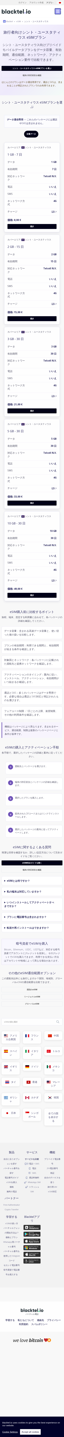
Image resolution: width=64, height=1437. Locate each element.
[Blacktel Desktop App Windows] (32, 1248)
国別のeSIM (32, 989)
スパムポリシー (39, 1324)
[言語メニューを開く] (59, 2)
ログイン (22, 2)
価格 (12, 1186)
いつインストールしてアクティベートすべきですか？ (29, 904)
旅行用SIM (52, 1186)
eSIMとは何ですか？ (18, 880)
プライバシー (54, 1320)
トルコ (55, 1051)
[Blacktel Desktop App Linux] (32, 1261)
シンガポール (33, 1114)
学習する (10, 1320)
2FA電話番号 (52, 1168)
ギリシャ (12, 1099)
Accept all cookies (30, 1432)
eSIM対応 (52, 1191)
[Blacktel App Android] (32, 1234)
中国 (55, 1035)
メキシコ (55, 1068)
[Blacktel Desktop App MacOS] (32, 1255)
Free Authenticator (11, 1204)
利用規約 (23, 1324)
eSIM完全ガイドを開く (32, 863)
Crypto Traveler (12, 1209)
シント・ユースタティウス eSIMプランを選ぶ (32, 68)
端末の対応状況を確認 (32, 75)
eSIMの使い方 (11, 1223)
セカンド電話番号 (12, 1265)
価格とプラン (12, 1237)
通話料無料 (34, 1177)
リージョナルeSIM (32, 996)
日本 (12, 1113)
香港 (33, 1082)
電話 (34, 1168)
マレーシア (55, 1083)
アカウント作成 (36, 2)
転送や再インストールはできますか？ (28, 927)
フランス (34, 1037)
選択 (32, 226)
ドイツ (34, 1066)
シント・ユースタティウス (36, 21)
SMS (34, 1173)
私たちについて (26, 1320)
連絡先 (40, 1320)
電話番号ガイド (12, 1177)
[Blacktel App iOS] (32, 1241)
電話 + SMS (34, 1163)
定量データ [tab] (31, 134)
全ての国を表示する (53, 1117)
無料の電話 (12, 1191)
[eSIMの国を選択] (57, 1022)
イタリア (34, 1052)
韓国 (55, 1097)
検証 (52, 1173)
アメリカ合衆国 (11, 1037)
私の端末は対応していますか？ (24, 891)
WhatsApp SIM (34, 1182)
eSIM (18, 21)
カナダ (34, 1097)
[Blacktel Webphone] (32, 1228)
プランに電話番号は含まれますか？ (27, 917)
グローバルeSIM (32, 1003)
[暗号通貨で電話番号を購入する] (32, 1340)
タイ (12, 1082)
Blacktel (9, 21)
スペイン (12, 1052)
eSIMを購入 (11, 1182)
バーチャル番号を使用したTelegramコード (11, 1256)
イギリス (12, 1068)
